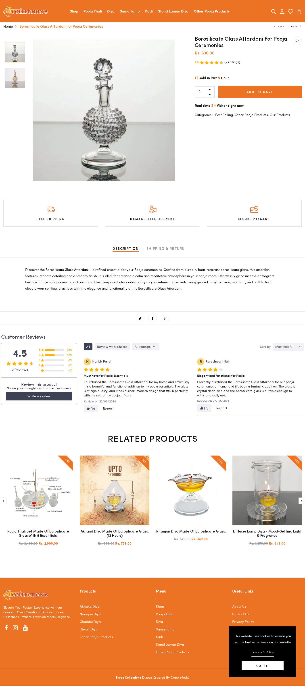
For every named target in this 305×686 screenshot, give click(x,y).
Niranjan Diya (90, 614)
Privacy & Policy (262, 652)
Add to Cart (260, 91)
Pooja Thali (93, 11)
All (88, 346)
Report (108, 408)
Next (294, 26)
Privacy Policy (243, 621)
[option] (14, 52)
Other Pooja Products (212, 11)
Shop (74, 11)
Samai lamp (130, 11)
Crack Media (180, 677)
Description (126, 249)
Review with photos (112, 346)
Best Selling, (225, 114)
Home (8, 26)
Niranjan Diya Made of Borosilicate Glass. (191, 531)
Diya (111, 11)
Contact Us (240, 614)
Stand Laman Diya (173, 11)
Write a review (38, 396)
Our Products (280, 114)
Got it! (262, 666)
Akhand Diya (90, 606)
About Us (239, 606)
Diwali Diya (89, 629)
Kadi (149, 11)
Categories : (204, 114)
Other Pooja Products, (252, 114)
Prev (281, 26)
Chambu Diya (90, 621)
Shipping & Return (165, 249)
